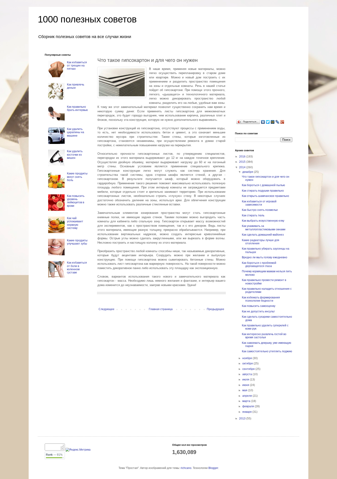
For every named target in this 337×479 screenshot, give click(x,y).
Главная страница (161, 309)
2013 (242, 418)
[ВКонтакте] (263, 122)
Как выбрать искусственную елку (263, 220)
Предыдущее (215, 309)
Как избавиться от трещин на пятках (77, 66)
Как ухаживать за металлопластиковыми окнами (263, 227)
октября (248, 363)
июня (246, 385)
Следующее (106, 309)
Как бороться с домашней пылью (263, 185)
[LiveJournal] (277, 122)
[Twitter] (267, 122)
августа (247, 374)
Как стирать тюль (253, 215)
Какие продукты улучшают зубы (77, 242)
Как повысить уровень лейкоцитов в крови (75, 200)
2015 (242, 161)
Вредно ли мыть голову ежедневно (264, 257)
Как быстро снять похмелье (260, 210)
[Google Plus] (282, 122)
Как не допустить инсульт (258, 311)
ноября (247, 358)
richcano (186, 468)
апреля (247, 395)
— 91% (54, 454)
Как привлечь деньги (75, 86)
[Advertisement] (269, 82)
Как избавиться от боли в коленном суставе (77, 267)
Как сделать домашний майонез (263, 234)
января (247, 411)
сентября (248, 369)
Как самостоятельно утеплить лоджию (267, 351)
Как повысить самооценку (258, 306)
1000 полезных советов (87, 19)
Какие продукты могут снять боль (77, 177)
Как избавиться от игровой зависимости (259, 203)
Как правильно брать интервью (77, 108)
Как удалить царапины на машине (75, 132)
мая (245, 390)
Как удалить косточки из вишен (75, 155)
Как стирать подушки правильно (263, 190)
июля (246, 379)
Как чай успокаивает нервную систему (75, 223)
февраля (248, 406)
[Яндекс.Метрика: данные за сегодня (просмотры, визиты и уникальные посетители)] (78, 450)
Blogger (213, 468)
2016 (242, 156)
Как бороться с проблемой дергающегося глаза (259, 264)
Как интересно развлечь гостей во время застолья (264, 336)
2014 (242, 167)
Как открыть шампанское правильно (265, 196)
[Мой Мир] (272, 122)
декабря (248, 171)
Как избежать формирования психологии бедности (261, 299)
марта (246, 401)
